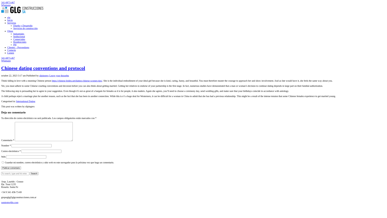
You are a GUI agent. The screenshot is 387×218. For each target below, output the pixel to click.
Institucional (19, 36)
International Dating (25, 101)
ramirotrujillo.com (9, 202)
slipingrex (44, 75)
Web (3, 156)
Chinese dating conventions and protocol (43, 68)
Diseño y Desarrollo (23, 25)
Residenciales (19, 42)
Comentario (7, 140)
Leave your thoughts (59, 75)
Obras (10, 31)
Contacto (11, 50)
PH (14, 44)
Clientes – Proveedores (18, 47)
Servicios (11, 23)
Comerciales (19, 39)
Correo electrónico (11, 151)
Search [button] (34, 173)
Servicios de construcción (25, 28)
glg (8, 17)
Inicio (10, 20)
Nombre (6, 145)
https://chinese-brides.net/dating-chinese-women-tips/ (77, 80)
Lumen (10, 53)
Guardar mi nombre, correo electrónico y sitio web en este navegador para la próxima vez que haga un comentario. (59, 162)
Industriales (18, 34)
